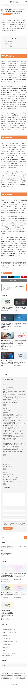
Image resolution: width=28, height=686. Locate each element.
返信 (5, 405)
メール (4, 513)
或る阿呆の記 (14, 2)
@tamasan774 (5, 554)
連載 (5, 650)
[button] (4, 277)
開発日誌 (6, 635)
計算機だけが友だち (7, 13)
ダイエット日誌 (7, 644)
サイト (4, 518)
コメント (5, 491)
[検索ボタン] (26, 2)
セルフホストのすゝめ (9, 632)
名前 (4, 508)
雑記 (5, 647)
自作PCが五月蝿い (9, 43)
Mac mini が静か (9, 46)
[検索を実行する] (25, 537)
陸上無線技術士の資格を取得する (11, 653)
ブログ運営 (6, 638)
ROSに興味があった (10, 41)
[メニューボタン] (2, 2)
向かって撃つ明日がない (10, 641)
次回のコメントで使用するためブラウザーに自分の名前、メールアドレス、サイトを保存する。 (14, 524)
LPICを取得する (7, 655)
